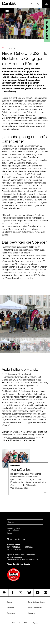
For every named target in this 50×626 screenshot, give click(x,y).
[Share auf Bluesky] (29, 592)
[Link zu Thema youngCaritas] (25, 458)
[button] (24, 4)
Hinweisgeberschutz (34, 608)
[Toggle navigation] (7, 10)
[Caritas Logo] (9, 3)
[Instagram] (46, 592)
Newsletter (31, 613)
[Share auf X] (21, 592)
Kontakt (10, 533)
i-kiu (36, 623)
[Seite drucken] (4, 592)
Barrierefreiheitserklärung (36, 602)
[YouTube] (37, 592)
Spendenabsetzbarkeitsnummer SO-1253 (23, 559)
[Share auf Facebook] (12, 592)
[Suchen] (39, 4)
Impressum (10, 608)
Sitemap (9, 602)
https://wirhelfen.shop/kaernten (21, 437)
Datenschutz (11, 613)
